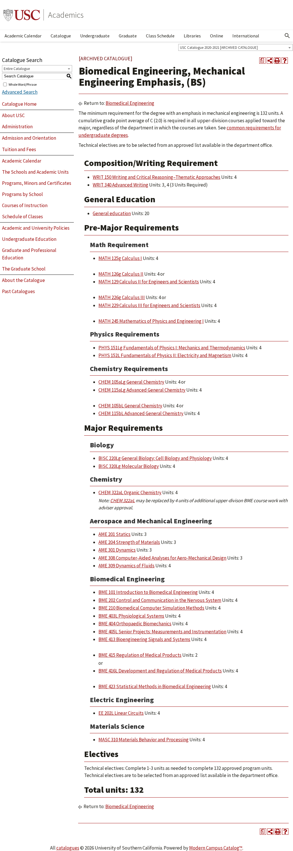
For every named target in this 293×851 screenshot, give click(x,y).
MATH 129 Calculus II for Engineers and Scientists (148, 282)
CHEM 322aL (122, 500)
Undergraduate (95, 36)
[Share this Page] (270, 60)
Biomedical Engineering (130, 103)
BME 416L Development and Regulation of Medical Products (160, 671)
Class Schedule (160, 36)
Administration (17, 126)
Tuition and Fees (19, 149)
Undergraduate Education (29, 239)
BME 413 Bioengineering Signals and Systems (144, 639)
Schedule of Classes (22, 216)
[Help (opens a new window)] (285, 60)
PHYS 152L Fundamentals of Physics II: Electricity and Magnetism (164, 355)
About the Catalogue (23, 280)
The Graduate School (23, 269)
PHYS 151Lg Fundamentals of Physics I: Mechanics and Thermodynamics (171, 348)
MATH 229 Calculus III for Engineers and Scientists (149, 305)
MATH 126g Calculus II (120, 274)
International (245, 36)
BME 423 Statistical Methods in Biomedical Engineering (154, 686)
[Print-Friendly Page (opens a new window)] (277, 60)
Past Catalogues (18, 291)
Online (216, 36)
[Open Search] (287, 35)
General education (112, 213)
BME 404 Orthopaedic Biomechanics (134, 623)
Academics (66, 15)
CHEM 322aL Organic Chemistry (129, 492)
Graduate (128, 36)
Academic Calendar (23, 36)
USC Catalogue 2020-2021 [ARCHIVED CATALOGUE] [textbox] (219, 47)
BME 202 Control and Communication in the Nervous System (159, 600)
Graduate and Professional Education (29, 254)
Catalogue (61, 36)
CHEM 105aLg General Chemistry (131, 382)
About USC (13, 115)
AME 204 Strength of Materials (129, 542)
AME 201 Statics (114, 534)
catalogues (67, 848)
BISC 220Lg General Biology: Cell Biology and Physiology (155, 458)
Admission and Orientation (29, 138)
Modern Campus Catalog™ (215, 848)
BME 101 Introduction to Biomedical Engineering (148, 592)
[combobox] (235, 47)
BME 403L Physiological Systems (131, 616)
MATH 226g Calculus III (121, 297)
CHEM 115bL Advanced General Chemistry (140, 413)
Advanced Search (19, 92)
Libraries (192, 36)
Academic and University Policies (36, 228)
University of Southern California (21, 15)
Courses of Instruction (24, 205)
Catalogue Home (19, 104)
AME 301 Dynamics (117, 550)
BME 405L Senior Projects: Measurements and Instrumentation (162, 631)
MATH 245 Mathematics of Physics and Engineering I (151, 321)
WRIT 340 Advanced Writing (120, 185)
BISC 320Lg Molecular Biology (128, 466)
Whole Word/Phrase (23, 84)
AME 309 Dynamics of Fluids (126, 565)
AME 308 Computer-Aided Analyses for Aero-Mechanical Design (162, 558)
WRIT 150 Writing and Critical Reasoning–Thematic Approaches (156, 177)
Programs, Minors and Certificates (36, 183)
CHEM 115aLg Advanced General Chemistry (141, 390)
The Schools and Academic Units (35, 172)
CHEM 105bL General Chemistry (130, 406)
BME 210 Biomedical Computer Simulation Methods (151, 608)
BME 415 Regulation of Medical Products (139, 655)
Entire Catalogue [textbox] (17, 68)
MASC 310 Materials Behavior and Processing (143, 739)
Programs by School (22, 194)
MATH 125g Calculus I (120, 258)
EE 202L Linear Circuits (121, 713)
